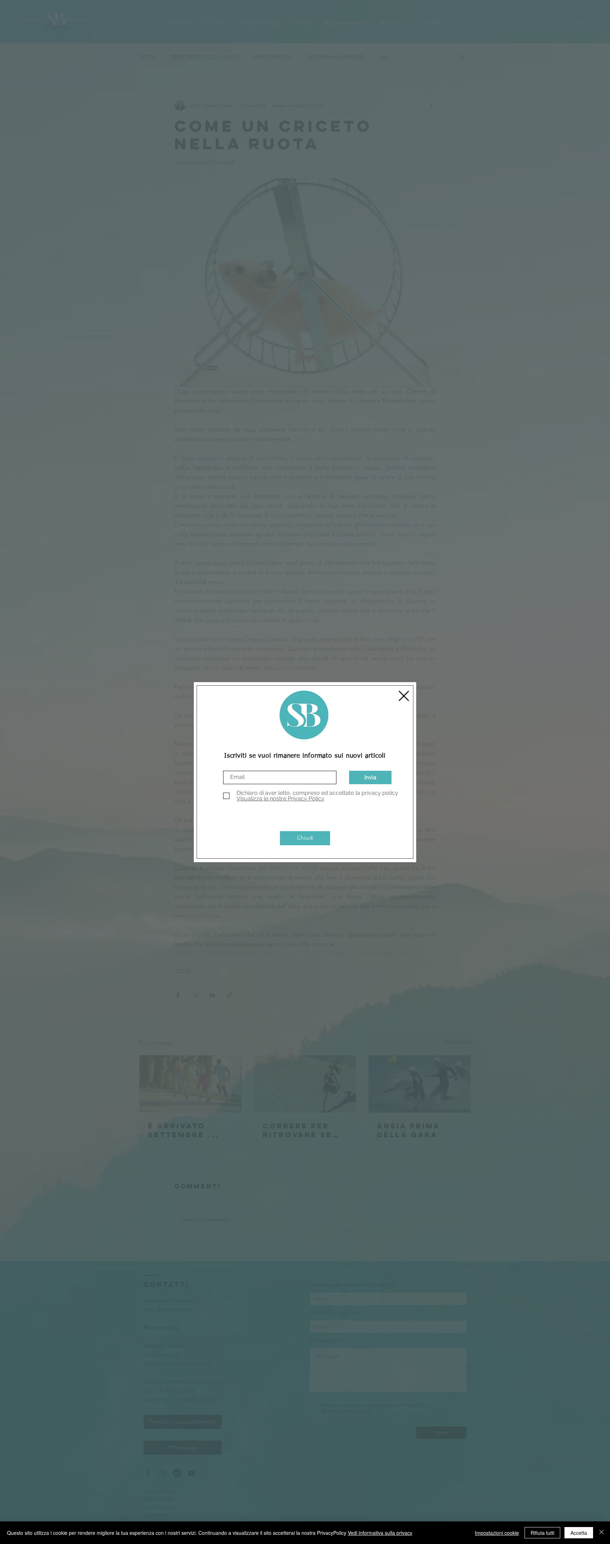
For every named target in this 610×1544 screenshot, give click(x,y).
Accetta (578, 1532)
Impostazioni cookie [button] (497, 1532)
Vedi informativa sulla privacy (380, 1532)
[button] (404, 696)
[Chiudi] (601, 1532)
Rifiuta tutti (542, 1532)
